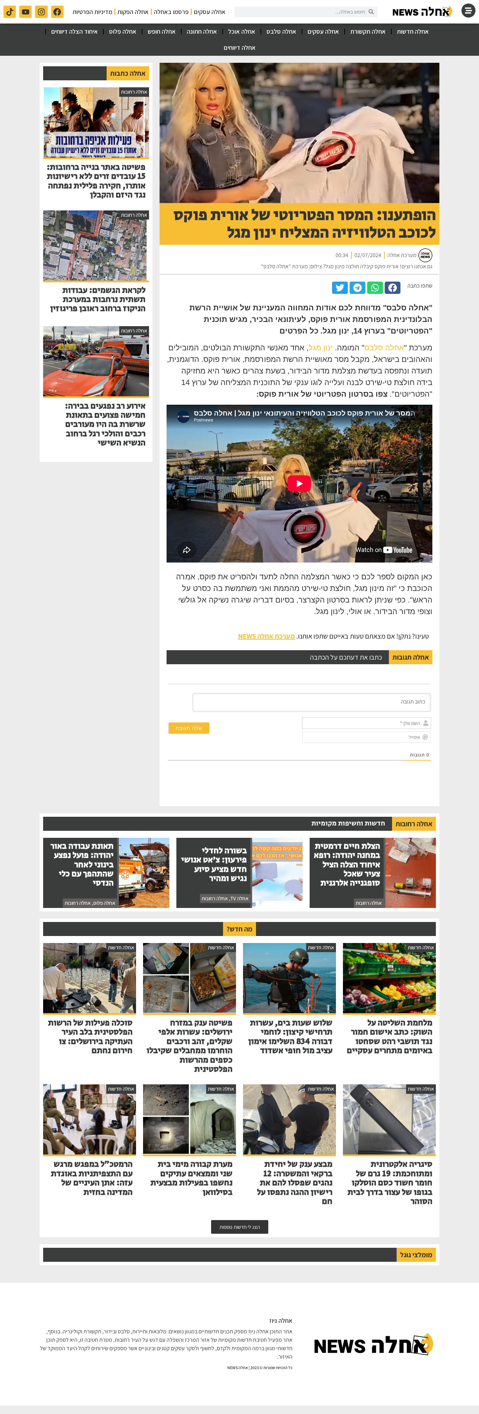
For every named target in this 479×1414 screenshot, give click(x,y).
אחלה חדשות (413, 31)
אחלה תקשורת (368, 31)
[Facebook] (57, 12)
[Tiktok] (10, 12)
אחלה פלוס (122, 31)
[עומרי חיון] (422, 12)
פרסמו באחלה (171, 12)
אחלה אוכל (241, 31)
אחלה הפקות (133, 12)
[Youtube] (25, 12)
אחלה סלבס (281, 31)
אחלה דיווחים (240, 47)
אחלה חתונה (202, 31)
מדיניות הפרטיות (92, 12)
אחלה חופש (162, 31)
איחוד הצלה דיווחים (74, 31)
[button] (392, 288)
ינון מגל (321, 347)
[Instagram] (41, 12)
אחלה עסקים (209, 12)
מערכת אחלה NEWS (266, 636)
